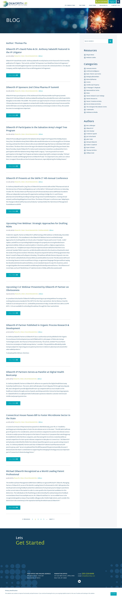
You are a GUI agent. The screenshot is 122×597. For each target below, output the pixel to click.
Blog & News (90, 55)
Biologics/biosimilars (92, 77)
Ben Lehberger (90, 125)
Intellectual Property (92, 85)
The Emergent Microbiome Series (96, 107)
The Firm (82, 5)
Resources (104, 5)
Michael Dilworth (91, 142)
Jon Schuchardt (91, 136)
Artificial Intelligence (92, 71)
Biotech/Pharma (91, 79)
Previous (26, 519)
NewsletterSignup (112, 1)
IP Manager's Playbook (93, 88)
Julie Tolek (89, 139)
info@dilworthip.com (88, 576)
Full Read (12, 75)
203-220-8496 (88, 573)
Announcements (91, 68)
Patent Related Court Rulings (95, 96)
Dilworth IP (89, 128)
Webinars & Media (43, 230)
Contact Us (115, 5)
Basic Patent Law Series (93, 74)
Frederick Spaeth (91, 134)
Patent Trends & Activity (93, 101)
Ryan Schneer (90, 147)
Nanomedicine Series (92, 90)
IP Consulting (70, 5)
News (22, 56)
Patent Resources (91, 99)
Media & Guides (91, 57)
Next (51, 519)
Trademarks (90, 109)
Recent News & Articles (31, 56)
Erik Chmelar (90, 131)
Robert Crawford (91, 145)
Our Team (92, 5)
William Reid (90, 153)
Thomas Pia (17, 56)
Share (41, 56)
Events (88, 82)
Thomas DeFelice (91, 150)
